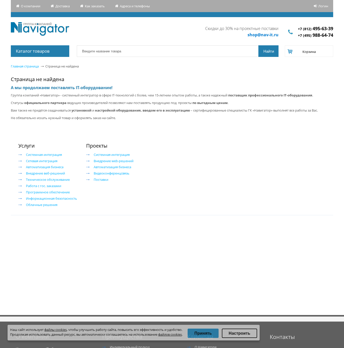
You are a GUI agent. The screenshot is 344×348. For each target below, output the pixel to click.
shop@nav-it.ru (263, 35)
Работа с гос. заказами (43, 186)
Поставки (101, 179)
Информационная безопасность (51, 198)
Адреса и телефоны (135, 6)
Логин (323, 6)
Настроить (239, 333)
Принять (203, 333)
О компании (30, 6)
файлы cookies (55, 329)
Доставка (62, 6)
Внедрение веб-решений (45, 173)
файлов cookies (170, 334)
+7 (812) (315, 28)
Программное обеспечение (48, 192)
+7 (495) (315, 35)
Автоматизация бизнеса (44, 167)
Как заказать (95, 6)
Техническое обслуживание (48, 179)
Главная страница (25, 66)
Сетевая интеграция (41, 161)
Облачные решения (41, 204)
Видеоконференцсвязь (111, 173)
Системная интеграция (44, 154)
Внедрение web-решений (113, 161)
